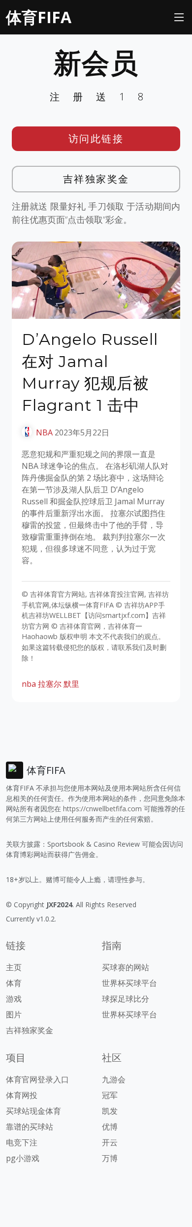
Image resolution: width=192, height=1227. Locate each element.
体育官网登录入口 (37, 1079)
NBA (44, 432)
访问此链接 (96, 138)
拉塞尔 (50, 683)
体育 (14, 983)
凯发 (110, 1110)
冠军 (110, 1095)
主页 (14, 967)
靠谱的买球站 (29, 1126)
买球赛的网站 (125, 967)
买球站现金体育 (33, 1110)
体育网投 (21, 1095)
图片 (14, 1014)
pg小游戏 (22, 1158)
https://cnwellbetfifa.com (102, 808)
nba (29, 683)
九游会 (114, 1079)
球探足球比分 (125, 998)
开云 (110, 1142)
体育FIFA (38, 17)
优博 (110, 1126)
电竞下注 (21, 1142)
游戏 (14, 998)
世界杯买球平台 (129, 983)
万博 (110, 1158)
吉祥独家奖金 (96, 178)
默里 (71, 683)
